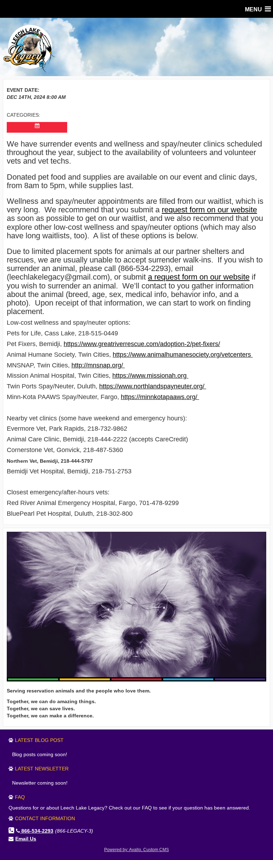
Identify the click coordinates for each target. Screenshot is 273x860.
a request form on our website (199, 276)
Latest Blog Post (39, 740)
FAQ (20, 797)
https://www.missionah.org (150, 375)
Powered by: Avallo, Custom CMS (136, 849)
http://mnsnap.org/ (98, 365)
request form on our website (209, 209)
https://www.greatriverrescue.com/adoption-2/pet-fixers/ (142, 343)
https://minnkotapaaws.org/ (160, 396)
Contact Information (45, 818)
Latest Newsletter (42, 768)
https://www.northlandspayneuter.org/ (152, 386)
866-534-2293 (37, 831)
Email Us (25, 839)
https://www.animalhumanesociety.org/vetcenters (183, 354)
